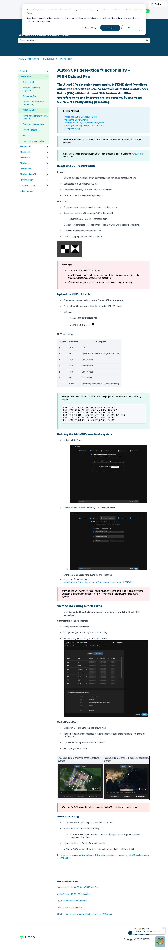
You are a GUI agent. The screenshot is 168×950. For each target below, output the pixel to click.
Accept (110, 28)
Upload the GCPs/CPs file (76, 120)
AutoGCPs (137, 154)
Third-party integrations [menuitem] (33, 124)
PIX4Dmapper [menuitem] (26, 180)
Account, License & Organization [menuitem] (31, 89)
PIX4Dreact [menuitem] (25, 163)
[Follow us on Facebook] (130, 933)
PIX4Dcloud (48, 59)
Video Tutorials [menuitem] (26, 191)
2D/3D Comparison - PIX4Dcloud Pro (72, 901)
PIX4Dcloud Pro (66, 59)
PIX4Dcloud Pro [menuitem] (30, 110)
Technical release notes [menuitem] (33, 141)
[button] (47, 71)
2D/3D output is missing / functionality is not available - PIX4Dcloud (84, 914)
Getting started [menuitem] (29, 82)
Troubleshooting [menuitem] (30, 130)
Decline (131, 28)
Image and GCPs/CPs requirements (80, 117)
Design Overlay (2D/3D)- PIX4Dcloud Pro (73, 894)
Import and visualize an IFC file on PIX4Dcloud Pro (77, 887)
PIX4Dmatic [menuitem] (25, 146)
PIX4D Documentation (28, 59)
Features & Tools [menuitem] (30, 96)
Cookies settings (89, 28)
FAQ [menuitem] (24, 135)
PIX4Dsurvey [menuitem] (26, 169)
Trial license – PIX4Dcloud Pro (69, 907)
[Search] (147, 40)
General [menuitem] (23, 71)
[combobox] (81, 40)
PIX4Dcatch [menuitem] (25, 157)
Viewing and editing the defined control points (85, 125)
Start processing (72, 128)
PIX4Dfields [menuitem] (25, 152)
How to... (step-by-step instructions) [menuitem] (33, 103)
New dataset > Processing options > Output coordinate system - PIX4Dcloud (99, 582)
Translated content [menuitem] (28, 185)
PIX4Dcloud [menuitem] (25, 76)
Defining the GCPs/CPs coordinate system (84, 123)
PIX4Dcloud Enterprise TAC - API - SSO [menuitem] (35, 117)
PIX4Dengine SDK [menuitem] (28, 174)
